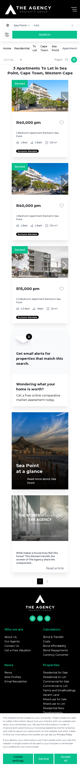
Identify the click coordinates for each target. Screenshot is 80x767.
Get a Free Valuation (17, 650)
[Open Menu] (74, 9)
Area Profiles (12, 677)
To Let (35, 48)
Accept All (66, 758)
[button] (29, 25)
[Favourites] (61, 122)
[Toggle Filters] (7, 35)
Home (7, 48)
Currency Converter (55, 654)
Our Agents (12, 641)
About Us (10, 637)
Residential (22, 48)
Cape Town (44, 48)
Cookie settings (18, 758)
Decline (44, 759)
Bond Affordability (54, 646)
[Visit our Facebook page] (33, 618)
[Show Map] (74, 60)
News (8, 672)
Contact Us (11, 646)
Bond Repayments (55, 650)
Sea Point (55, 48)
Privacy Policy (64, 734)
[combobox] (52, 25)
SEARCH (44, 34)
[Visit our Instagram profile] (47, 618)
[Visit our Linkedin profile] (40, 618)
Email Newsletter (15, 681)
